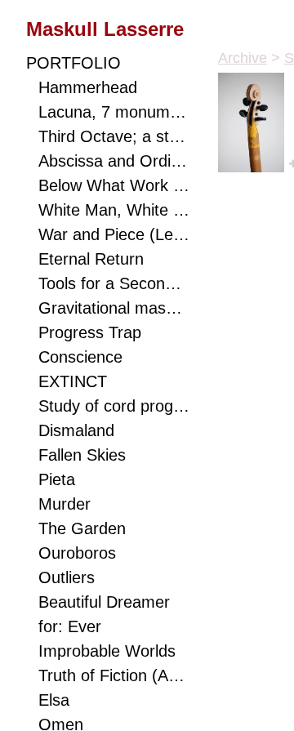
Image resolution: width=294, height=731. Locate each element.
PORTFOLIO (73, 63)
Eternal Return (91, 259)
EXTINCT (72, 381)
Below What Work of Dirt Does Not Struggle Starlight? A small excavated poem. (113, 185)
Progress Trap (89, 332)
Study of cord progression (113, 406)
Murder (64, 504)
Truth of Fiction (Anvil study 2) (113, 675)
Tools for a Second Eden (113, 283)
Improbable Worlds (107, 651)
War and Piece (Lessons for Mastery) (113, 234)
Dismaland (76, 430)
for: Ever (69, 626)
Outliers (66, 577)
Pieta (56, 479)
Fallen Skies (82, 455)
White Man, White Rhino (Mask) (113, 210)
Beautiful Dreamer (104, 602)
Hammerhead (87, 87)
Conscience (80, 357)
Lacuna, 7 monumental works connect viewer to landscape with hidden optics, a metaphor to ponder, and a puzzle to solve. (113, 112)
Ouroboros (77, 553)
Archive (242, 58)
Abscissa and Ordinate (113, 161)
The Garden (82, 528)
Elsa (53, 700)
